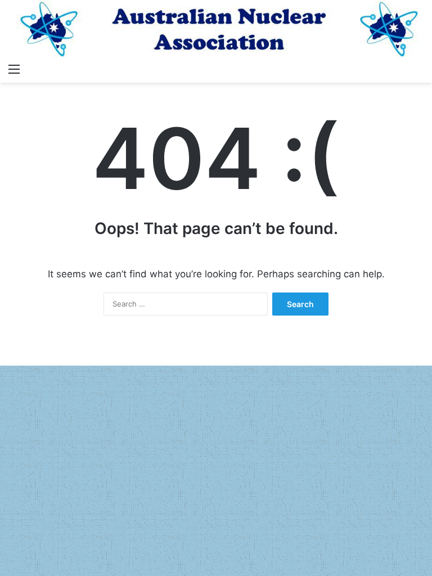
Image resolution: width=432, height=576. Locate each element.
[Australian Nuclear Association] (216, 28)
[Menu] (14, 68)
